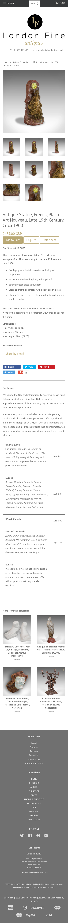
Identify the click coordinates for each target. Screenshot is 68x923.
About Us (34, 747)
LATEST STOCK (34, 803)
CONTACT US (34, 819)
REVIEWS (34, 815)
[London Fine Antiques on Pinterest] (38, 836)
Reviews (34, 751)
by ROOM (34, 787)
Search (34, 743)
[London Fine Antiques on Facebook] (30, 836)
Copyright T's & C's (34, 763)
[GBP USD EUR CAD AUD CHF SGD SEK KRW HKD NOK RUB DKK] (34, 3)
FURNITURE (34, 791)
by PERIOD (34, 783)
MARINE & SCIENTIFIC (34, 799)
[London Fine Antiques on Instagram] (46, 836)
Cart (62, 3)
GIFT (34, 807)
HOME (34, 779)
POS (44, 897)
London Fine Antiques (31, 897)
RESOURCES (34, 811)
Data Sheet (49, 240)
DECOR (34, 795)
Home (5, 62)
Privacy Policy (34, 759)
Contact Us (34, 755)
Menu (10, 3)
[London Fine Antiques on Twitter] (22, 836)
